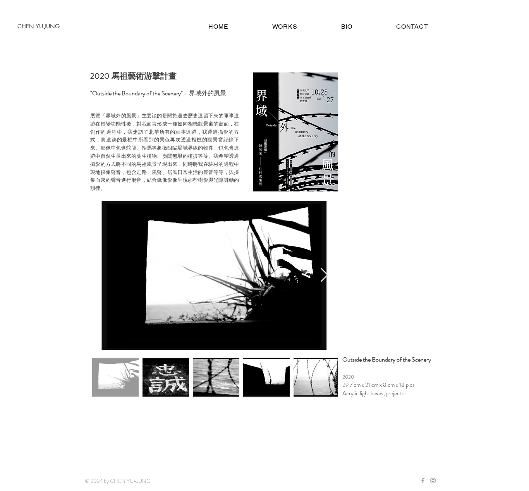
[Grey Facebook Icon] (422, 480)
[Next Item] (324, 275)
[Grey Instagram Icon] (432, 480)
